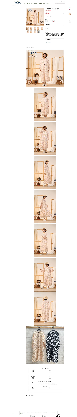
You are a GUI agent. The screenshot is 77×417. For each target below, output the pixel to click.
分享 (47, 42)
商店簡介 (31, 415)
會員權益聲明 (44, 416)
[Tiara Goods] (17, 2)
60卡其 (47, 16)
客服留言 (43, 415)
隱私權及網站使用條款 (32, 416)
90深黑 (51, 16)
